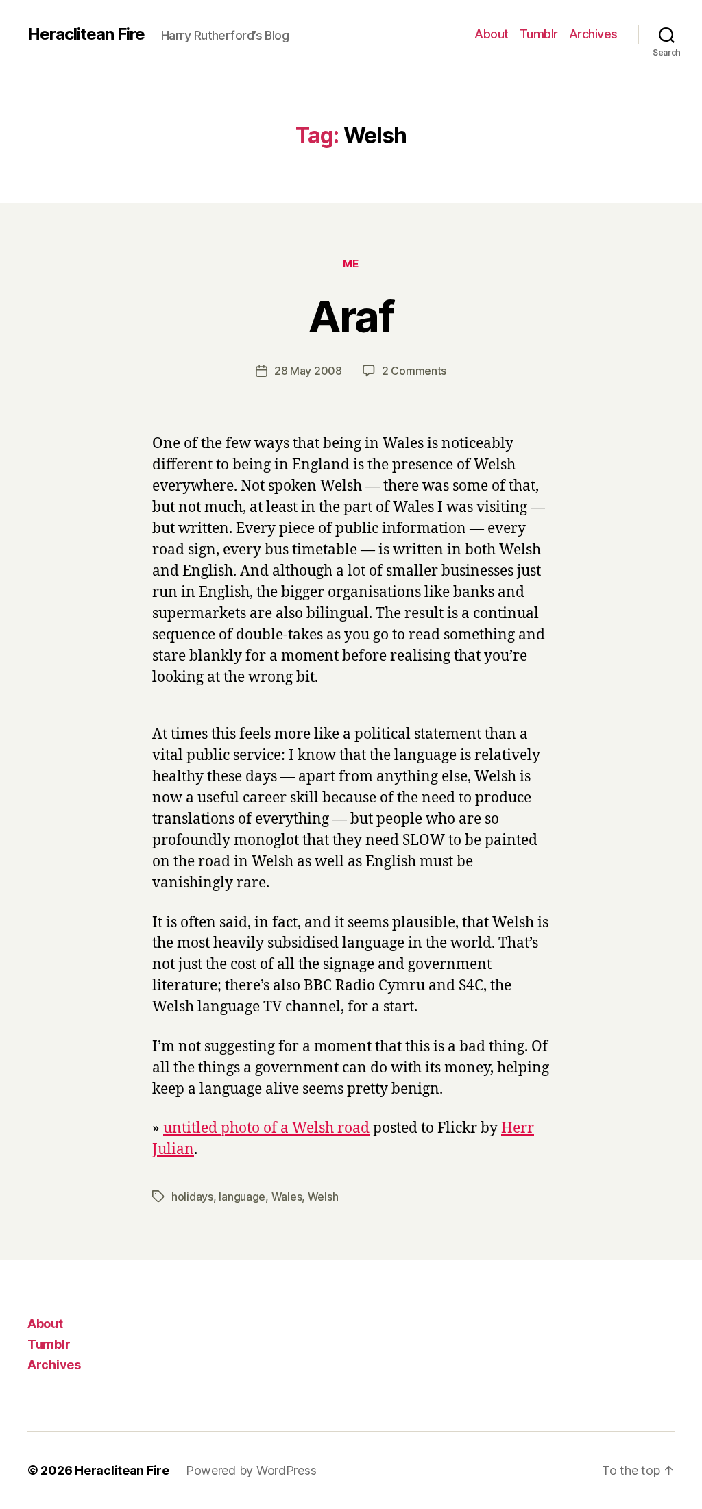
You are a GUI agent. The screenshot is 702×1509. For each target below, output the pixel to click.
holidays (192, 1196)
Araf (351, 316)
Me (351, 264)
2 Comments (414, 371)
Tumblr (539, 34)
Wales (286, 1196)
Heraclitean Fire (86, 34)
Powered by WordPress (251, 1470)
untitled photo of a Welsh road (266, 1128)
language (242, 1196)
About (491, 34)
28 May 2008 (308, 371)
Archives (593, 34)
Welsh (323, 1196)
